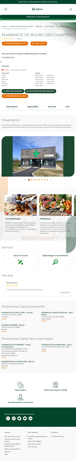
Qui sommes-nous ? (12, 436)
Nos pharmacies (34, 444)
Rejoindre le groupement (38, 17)
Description (12, 106)
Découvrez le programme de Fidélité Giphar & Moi (38, 2)
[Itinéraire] (38, 62)
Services (52, 106)
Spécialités (32, 106)
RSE (6, 454)
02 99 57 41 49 (9, 57)
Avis (68, 106)
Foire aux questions (12, 449)
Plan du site (32, 447)
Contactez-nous (57, 436)
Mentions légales (34, 441)
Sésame (7, 452)
